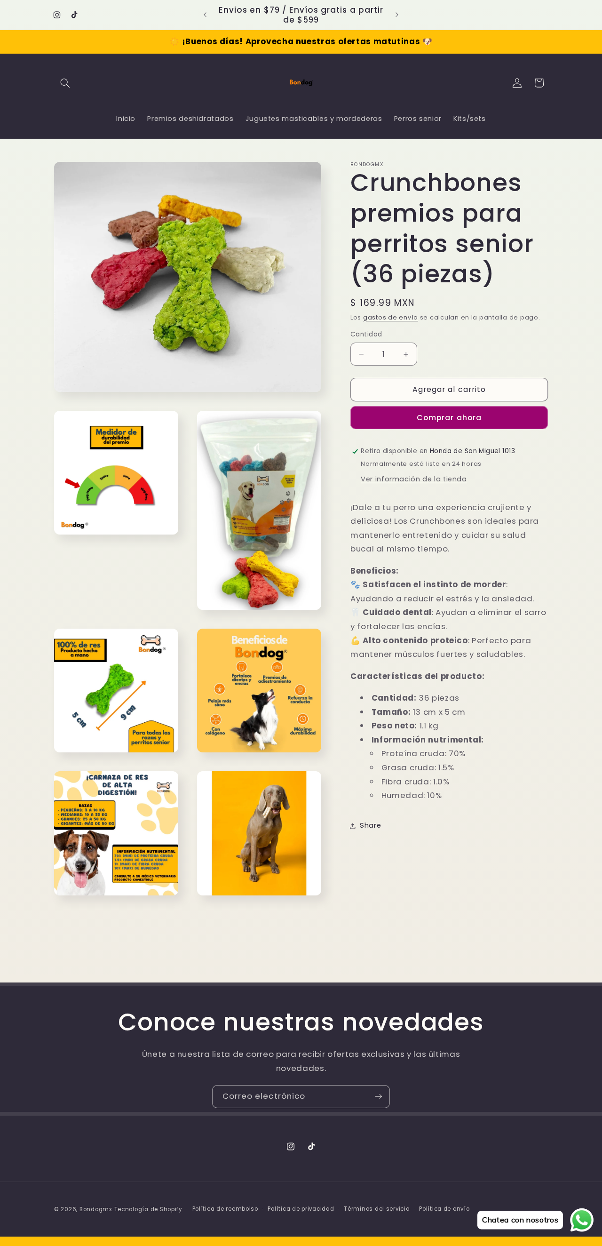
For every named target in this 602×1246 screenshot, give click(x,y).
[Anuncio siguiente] (397, 15)
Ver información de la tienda (414, 479)
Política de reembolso (225, 1209)
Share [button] (370, 825)
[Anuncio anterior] (205, 15)
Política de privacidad (301, 1209)
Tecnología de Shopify (148, 1209)
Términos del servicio (376, 1209)
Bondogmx (95, 1209)
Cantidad (366, 334)
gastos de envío (390, 317)
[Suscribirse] (378, 1096)
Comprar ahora (449, 417)
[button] (65, 83)
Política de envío (444, 1209)
